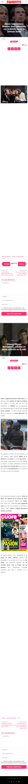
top (3, 258)
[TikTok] (14, 782)
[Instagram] (11, 782)
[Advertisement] (14, 70)
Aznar (13, 256)
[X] (12, 48)
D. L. (4, 39)
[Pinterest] (15, 48)
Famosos (14, 41)
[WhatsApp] (19, 48)
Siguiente (21, 264)
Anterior (6, 264)
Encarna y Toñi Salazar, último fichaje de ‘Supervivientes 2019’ (21, 273)
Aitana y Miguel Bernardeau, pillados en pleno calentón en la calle (7, 273)
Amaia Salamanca (6, 256)
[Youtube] (19, 782)
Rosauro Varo (19, 256)
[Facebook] (9, 48)
